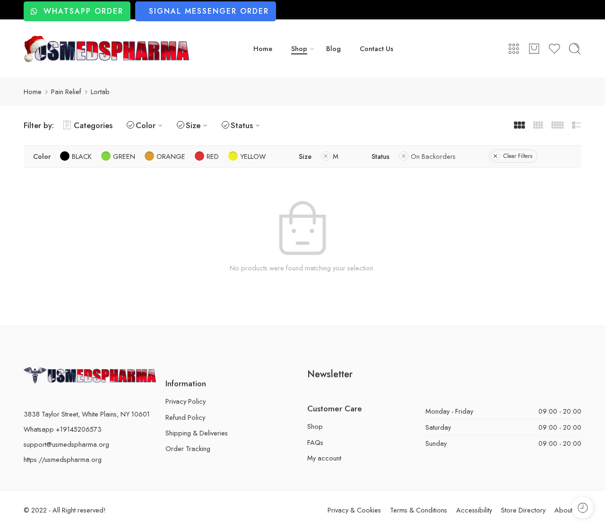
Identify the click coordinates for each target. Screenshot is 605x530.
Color (146, 125)
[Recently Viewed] (582, 507)
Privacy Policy (185, 401)
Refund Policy (185, 417)
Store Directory (523, 510)
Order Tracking (187, 448)
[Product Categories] (513, 48)
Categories (93, 125)
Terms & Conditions (418, 510)
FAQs (315, 442)
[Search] (574, 48)
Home (262, 48)
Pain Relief (66, 91)
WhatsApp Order (83, 11)
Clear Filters (517, 156)
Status (242, 125)
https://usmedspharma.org (63, 459)
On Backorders (433, 156)
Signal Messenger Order (209, 11)
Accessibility (474, 510)
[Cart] (534, 48)
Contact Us (376, 48)
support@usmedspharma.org (66, 444)
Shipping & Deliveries (196, 433)
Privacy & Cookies (354, 510)
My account (324, 458)
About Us (567, 510)
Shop (299, 48)
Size (193, 125)
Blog (333, 48)
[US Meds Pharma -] (106, 48)
